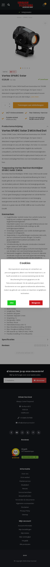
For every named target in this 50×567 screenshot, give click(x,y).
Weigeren (36, 303)
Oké (11, 303)
